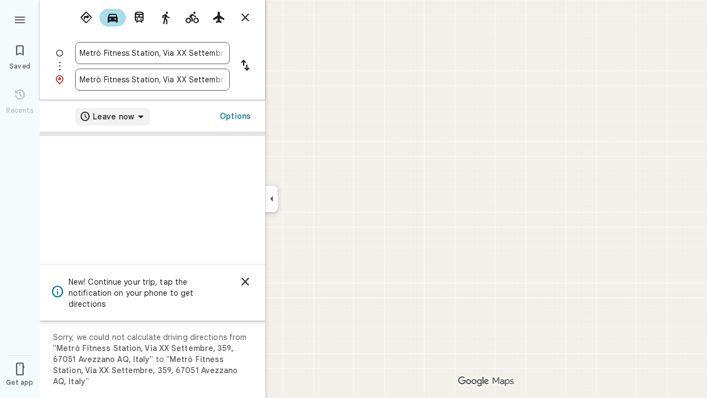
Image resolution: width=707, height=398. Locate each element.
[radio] (86, 18)
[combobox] (152, 53)
